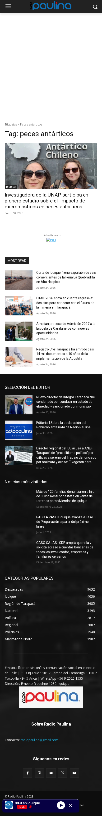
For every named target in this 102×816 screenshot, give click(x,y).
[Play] (61, 805)
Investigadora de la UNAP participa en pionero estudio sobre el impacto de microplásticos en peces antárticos (46, 201)
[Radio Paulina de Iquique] (51, 5)
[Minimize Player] (70, 805)
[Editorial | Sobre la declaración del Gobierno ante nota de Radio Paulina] (18, 430)
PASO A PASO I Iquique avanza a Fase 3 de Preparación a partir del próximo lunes (66, 521)
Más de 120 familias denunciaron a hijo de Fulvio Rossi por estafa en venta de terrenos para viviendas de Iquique (65, 496)
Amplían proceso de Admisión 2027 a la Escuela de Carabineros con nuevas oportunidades (65, 328)
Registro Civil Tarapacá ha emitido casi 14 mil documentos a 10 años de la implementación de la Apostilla (65, 353)
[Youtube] (74, 773)
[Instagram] (39, 773)
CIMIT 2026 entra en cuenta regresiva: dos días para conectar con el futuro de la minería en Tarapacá (65, 302)
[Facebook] (27, 773)
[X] (62, 773)
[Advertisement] (51, 66)
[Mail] (51, 773)
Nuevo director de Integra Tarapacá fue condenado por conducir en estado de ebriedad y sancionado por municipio (65, 401)
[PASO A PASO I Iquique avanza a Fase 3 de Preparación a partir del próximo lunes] (18, 524)
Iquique (11, 186)
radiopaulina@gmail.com (39, 740)
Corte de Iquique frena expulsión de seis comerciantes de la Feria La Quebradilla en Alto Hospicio (66, 277)
